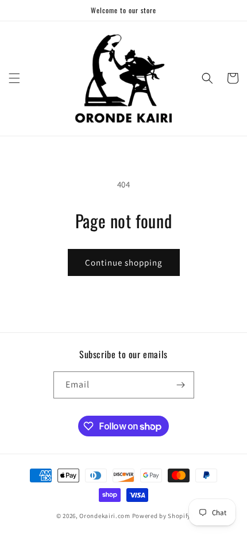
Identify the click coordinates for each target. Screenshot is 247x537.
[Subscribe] (181, 384)
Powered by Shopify (161, 516)
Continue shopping (124, 262)
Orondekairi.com (104, 516)
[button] (14, 78)
